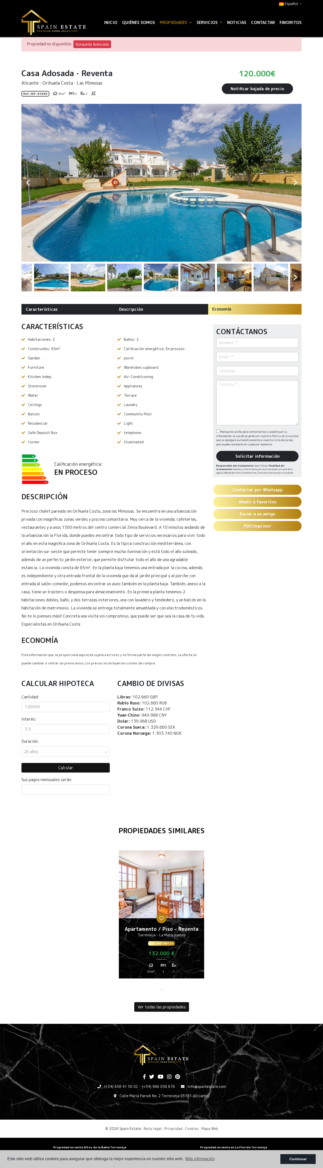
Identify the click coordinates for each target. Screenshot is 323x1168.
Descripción (131, 309)
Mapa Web (209, 1128)
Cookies (192, 1128)
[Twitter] (151, 1077)
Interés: (28, 719)
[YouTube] (161, 1077)
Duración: (30, 741)
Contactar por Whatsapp (257, 490)
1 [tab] (161, 990)
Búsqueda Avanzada (92, 44)
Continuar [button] (298, 1159)
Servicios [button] (208, 22)
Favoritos (291, 22)
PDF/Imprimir (257, 526)
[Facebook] (144, 1077)
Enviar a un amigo (257, 514)
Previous (27, 183)
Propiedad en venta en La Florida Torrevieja (233, 1147)
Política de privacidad (285, 436)
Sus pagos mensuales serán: (46, 779)
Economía (221, 309)
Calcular (65, 768)
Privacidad (173, 1128)
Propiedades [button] (174, 22)
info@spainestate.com (206, 1086)
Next (295, 183)
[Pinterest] (177, 1077)
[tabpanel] (161, 916)
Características (42, 309)
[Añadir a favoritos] (161, 918)
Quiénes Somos (138, 22)
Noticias (236, 22)
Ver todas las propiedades (162, 1007)
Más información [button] (200, 1159)
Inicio (110, 22)
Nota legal (153, 1128)
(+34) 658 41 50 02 (121, 1086)
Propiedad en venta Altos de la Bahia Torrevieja (89, 1147)
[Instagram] (169, 1077)
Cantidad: (30, 697)
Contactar (263, 22)
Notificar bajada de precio (257, 88)
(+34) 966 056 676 (158, 1086)
